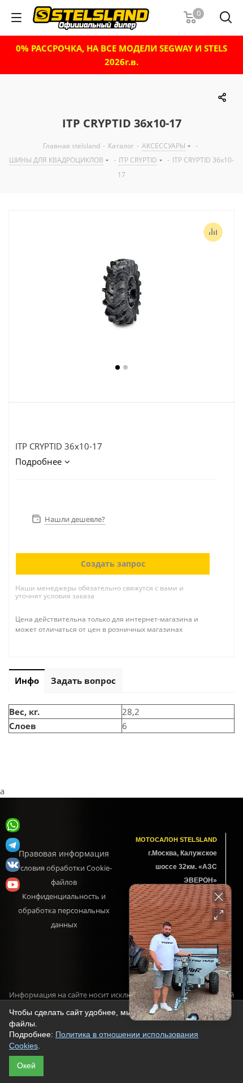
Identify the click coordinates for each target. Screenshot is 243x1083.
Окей (26, 1065)
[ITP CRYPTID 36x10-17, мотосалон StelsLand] (121, 293)
